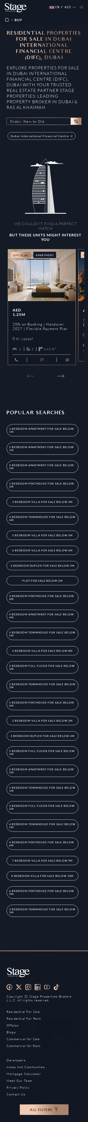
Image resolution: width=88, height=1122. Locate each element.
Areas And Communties (26, 1067)
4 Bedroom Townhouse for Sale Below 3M (42, 826)
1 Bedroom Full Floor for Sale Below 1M (42, 752)
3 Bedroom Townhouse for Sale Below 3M (42, 911)
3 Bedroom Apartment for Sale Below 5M (41, 771)
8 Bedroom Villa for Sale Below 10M (42, 875)
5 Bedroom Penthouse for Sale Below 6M (41, 704)
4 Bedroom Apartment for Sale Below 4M (41, 616)
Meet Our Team (19, 1080)
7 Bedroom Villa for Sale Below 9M (42, 860)
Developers (16, 1060)
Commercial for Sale (23, 1039)
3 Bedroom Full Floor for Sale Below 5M (42, 807)
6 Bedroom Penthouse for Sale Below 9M (41, 892)
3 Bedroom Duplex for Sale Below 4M (42, 735)
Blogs (11, 1032)
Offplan (13, 1025)
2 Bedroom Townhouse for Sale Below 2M (42, 686)
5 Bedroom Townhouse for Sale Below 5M (42, 634)
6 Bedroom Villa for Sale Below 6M (42, 550)
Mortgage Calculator (24, 1074)
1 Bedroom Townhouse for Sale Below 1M (42, 789)
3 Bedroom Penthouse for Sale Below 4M (41, 597)
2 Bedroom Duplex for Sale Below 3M (42, 565)
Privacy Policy (18, 1087)
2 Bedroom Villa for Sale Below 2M (42, 720)
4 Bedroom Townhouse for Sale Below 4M (42, 518)
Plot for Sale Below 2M (42, 580)
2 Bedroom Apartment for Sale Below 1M (41, 449)
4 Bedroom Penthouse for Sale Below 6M (41, 844)
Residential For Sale (23, 1012)
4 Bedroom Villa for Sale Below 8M (42, 650)
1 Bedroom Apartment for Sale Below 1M (41, 430)
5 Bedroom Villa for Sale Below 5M (42, 535)
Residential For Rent (24, 1018)
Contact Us (16, 1094)
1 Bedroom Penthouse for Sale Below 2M (41, 485)
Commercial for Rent (24, 1046)
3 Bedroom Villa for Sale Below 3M (42, 501)
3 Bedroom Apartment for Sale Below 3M (41, 467)
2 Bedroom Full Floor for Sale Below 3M (42, 667)
